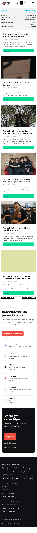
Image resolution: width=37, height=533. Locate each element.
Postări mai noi (7, 298)
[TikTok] (13, 478)
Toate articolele (8, 496)
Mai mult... (7, 51)
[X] (22, 478)
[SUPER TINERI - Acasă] (6, 3)
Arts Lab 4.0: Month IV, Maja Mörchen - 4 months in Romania (17, 132)
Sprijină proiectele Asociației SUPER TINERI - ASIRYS (16, 35)
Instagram (18, 356)
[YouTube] (17, 478)
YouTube (19, 378)
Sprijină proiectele (10, 443)
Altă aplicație (6, 338)
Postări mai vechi (29, 298)
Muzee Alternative (9, 493)
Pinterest (20, 400)
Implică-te (10, 437)
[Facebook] (4, 478)
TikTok (18, 367)
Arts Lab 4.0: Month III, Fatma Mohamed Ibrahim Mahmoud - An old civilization (17, 277)
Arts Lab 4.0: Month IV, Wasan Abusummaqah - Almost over (16, 180)
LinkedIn (20, 389)
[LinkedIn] (26, 478)
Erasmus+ (5, 490)
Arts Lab (5, 486)
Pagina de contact (10, 447)
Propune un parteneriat (13, 334)
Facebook (20, 345)
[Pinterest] (31, 478)
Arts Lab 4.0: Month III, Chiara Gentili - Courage (16, 229)
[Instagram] (8, 478)
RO (22, 3)
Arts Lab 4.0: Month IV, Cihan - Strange (16, 83)
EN (25, 3)
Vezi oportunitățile (9, 511)
